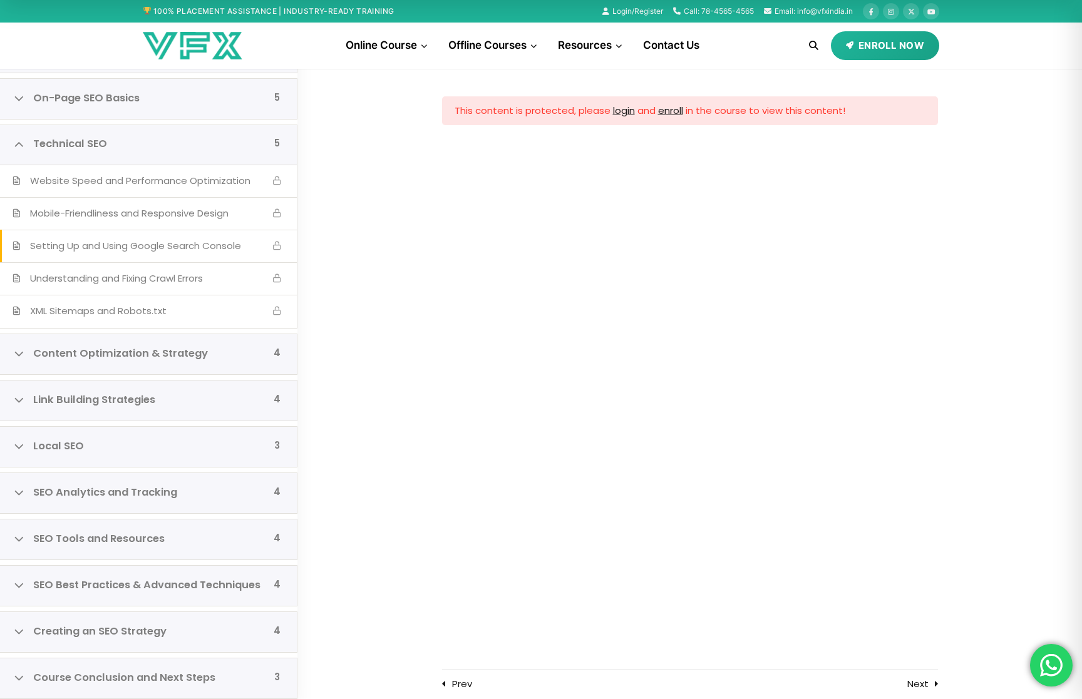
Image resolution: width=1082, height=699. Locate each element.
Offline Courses (487, 45)
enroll (670, 110)
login (624, 110)
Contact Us (671, 45)
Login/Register (637, 11)
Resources (585, 45)
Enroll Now (891, 45)
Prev (462, 683)
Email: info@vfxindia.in (814, 11)
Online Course (381, 45)
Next (918, 683)
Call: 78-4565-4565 (719, 11)
